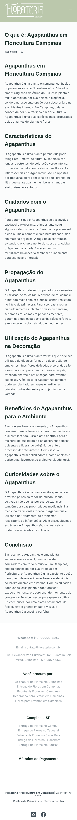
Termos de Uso (54, 801)
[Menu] (70, 11)
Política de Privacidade (27, 801)
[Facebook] (43, 814)
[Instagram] (33, 814)
